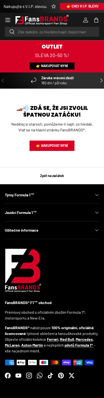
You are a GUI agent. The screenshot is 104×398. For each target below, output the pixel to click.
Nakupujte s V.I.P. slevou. (25, 6)
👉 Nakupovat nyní (52, 66)
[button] (96, 20)
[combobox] (52, 32)
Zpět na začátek (52, 176)
